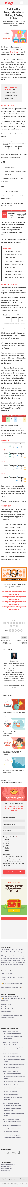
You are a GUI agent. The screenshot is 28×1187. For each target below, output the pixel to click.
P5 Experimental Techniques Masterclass (14, 1064)
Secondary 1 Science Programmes (11, 1103)
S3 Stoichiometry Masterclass (11, 1131)
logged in (10, 782)
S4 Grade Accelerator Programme (12, 1137)
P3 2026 (7, 844)
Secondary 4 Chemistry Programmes (12, 1135)
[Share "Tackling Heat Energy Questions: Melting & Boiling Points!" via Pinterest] (17, 623)
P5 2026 (7, 848)
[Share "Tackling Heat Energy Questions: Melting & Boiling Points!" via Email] (14, 626)
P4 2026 (7, 846)
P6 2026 (7, 850)
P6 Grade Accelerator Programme (12, 1073)
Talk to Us (24, 1183)
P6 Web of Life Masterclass (10, 1091)
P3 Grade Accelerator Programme (12, 1033)
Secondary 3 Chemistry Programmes (12, 1125)
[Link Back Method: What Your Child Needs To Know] (14, 705)
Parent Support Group (6, 1168)
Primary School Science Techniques (15, 23)
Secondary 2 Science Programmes (11, 1119)
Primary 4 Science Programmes (10, 1042)
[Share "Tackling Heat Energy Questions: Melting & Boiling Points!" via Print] (17, 626)
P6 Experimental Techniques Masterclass (14, 1081)
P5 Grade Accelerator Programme (12, 1056)
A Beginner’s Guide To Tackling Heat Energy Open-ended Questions (14, 254)
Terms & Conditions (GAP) (7, 1183)
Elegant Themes (11, 1179)
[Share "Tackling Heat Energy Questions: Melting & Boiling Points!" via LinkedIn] (20, 623)
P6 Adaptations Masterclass (11, 1094)
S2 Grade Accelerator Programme (12, 1121)
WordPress (25, 1179)
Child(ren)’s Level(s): (10, 837)
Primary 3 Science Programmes (10, 1031)
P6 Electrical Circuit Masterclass (11, 1085)
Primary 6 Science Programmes (10, 1071)
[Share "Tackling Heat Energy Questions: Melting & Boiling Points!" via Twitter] (7, 623)
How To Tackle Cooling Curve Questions (13, 770)
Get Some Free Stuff (6, 1166)
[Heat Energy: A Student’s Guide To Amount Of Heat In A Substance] (14, 743)
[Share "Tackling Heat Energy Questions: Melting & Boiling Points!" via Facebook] (4, 623)
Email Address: (8, 830)
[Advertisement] (14, 929)
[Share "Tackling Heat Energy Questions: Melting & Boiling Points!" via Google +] (10, 623)
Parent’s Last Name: (9, 824)
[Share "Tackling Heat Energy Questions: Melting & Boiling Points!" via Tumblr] (14, 623)
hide (14, 89)
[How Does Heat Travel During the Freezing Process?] (14, 724)
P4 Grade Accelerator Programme (12, 1045)
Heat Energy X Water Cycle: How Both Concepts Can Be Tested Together (14, 264)
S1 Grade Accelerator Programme (12, 1105)
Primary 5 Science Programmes (10, 1053)
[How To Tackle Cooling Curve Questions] (14, 762)
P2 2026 (7, 842)
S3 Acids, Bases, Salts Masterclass (12, 1128)
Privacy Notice (17, 1183)
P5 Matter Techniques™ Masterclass (12, 1067)
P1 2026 (7, 839)
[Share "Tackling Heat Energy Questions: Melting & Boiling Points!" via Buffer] (23, 623)
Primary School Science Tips (8, 1164)
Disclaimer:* (6, 854)
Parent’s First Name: (9, 818)
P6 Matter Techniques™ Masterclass (12, 1088)
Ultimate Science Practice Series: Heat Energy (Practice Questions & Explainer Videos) (14, 274)
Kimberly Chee (11, 21)
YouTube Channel (5, 1170)
